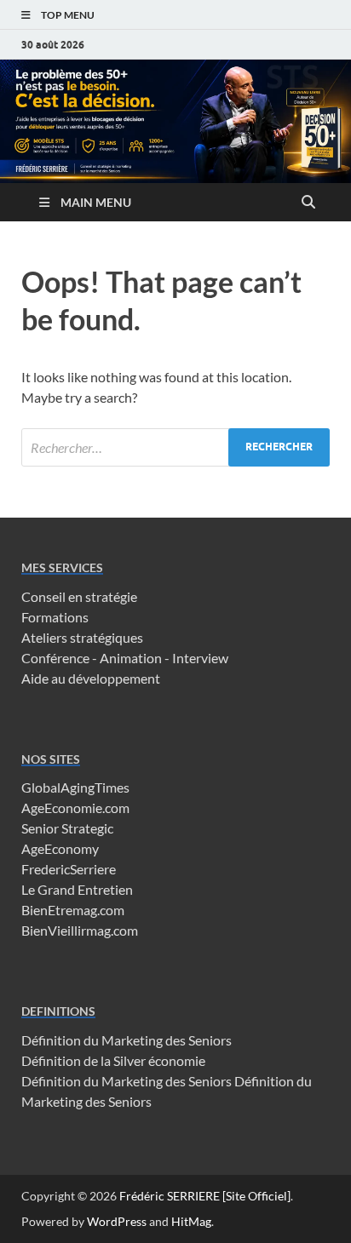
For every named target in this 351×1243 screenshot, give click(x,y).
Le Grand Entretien (77, 889)
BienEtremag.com (72, 910)
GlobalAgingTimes (75, 787)
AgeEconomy (60, 848)
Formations (55, 617)
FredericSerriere (68, 869)
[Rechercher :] (175, 447)
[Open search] (308, 202)
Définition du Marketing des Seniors (126, 1040)
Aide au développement (90, 678)
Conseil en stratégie (79, 596)
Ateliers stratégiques (82, 637)
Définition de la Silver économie (113, 1060)
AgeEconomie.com (75, 807)
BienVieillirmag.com (79, 930)
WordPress (117, 1221)
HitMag (191, 1221)
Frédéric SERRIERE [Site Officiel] (205, 1196)
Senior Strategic (67, 828)
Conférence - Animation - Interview (124, 658)
